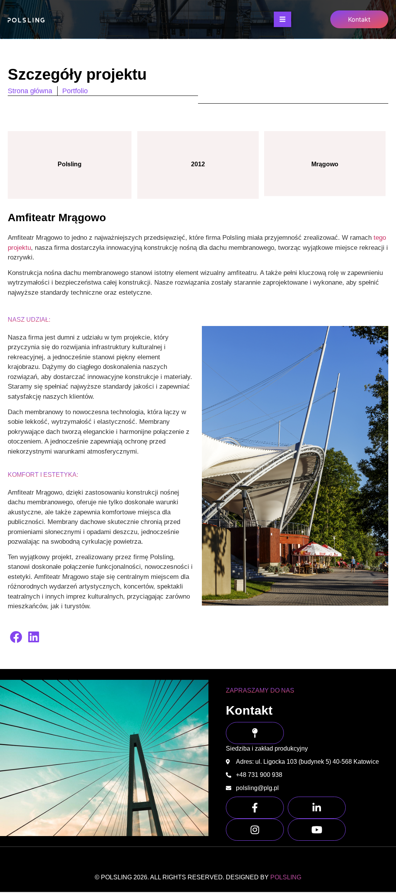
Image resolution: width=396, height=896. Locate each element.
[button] (16, 637)
